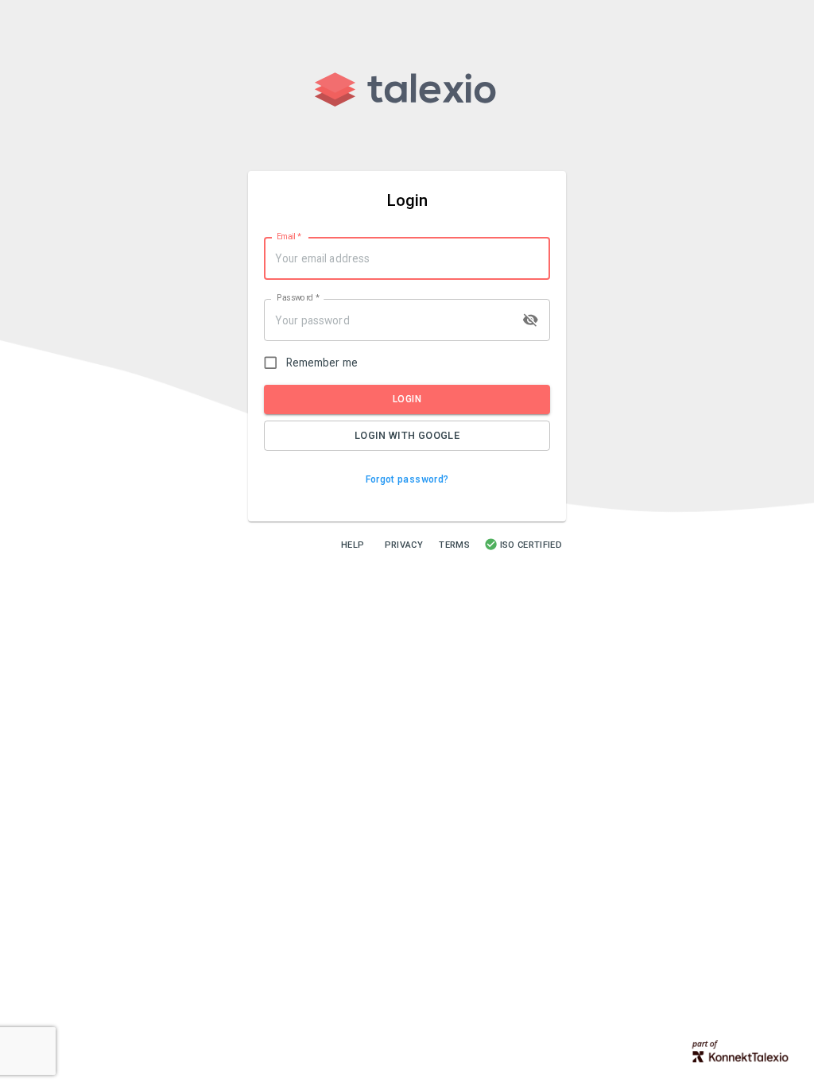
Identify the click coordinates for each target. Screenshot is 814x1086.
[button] (407, 480)
